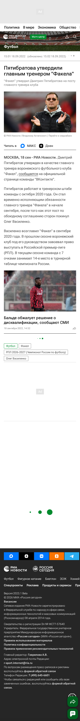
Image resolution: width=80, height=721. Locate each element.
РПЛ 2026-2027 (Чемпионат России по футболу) (36, 352)
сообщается (28, 174)
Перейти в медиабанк (60, 135)
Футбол (10, 345)
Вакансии (10, 601)
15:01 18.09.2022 (14, 56)
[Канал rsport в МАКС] (11, 556)
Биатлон (50, 579)
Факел (25, 345)
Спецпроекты (13, 585)
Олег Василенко (16, 358)
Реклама (32, 585)
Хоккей (74, 579)
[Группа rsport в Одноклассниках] (56, 556)
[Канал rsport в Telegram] (71, 556)
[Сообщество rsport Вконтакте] (41, 556)
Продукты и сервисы (56, 585)
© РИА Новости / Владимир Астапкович (25, 135)
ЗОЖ (63, 579)
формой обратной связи (40, 671)
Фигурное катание (29, 579)
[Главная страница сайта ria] (4, 36)
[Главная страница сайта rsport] (23, 36)
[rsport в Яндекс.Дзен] (26, 556)
